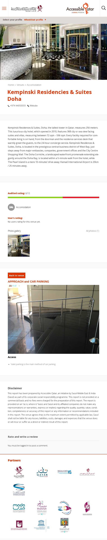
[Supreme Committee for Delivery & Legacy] (19, 490)
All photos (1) (92, 230)
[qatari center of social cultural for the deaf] (87, 508)
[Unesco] (41, 525)
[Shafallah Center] (41, 508)
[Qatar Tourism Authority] (41, 472)
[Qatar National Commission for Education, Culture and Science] (87, 472)
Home (11, 84)
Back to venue (16, 275)
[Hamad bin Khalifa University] (64, 472)
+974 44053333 (18, 105)
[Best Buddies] (64, 525)
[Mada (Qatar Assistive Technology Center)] (19, 508)
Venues (20, 84)
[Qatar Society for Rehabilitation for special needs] (19, 525)
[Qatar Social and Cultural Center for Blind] (64, 508)
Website (34, 105)
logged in (24, 445)
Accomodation (34, 84)
